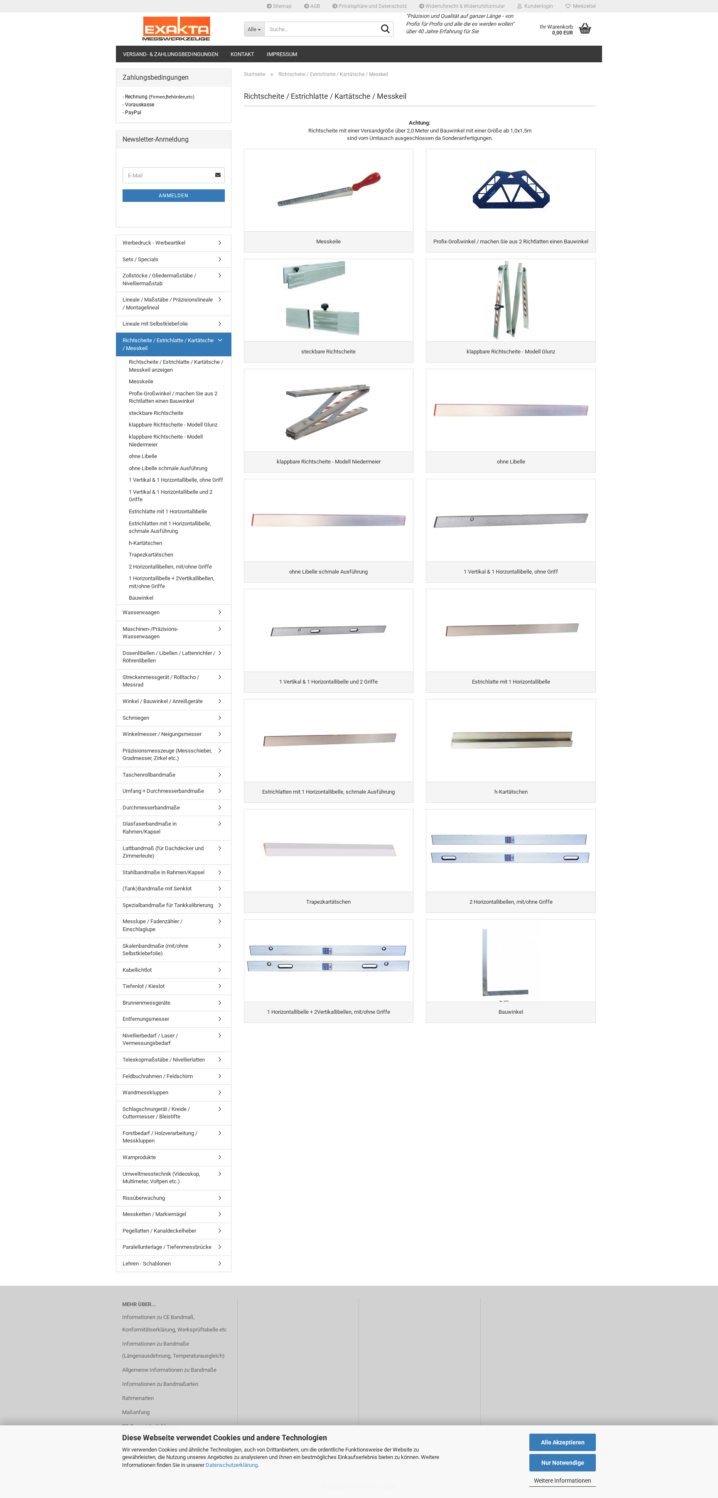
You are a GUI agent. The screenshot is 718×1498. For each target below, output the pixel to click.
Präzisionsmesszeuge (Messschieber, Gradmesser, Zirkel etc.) (167, 755)
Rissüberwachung (144, 1198)
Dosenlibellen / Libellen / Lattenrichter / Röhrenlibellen (169, 657)
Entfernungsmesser (146, 1019)
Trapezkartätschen (151, 555)
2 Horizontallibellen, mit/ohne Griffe (170, 567)
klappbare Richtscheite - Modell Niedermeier (166, 441)
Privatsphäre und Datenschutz (372, 6)
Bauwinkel (141, 598)
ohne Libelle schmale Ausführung (168, 468)
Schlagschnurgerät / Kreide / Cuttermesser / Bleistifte (156, 1113)
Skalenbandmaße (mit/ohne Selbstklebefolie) (155, 950)
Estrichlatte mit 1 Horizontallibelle (168, 511)
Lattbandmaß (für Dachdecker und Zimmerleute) (163, 852)
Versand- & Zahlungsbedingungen (170, 54)
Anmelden (174, 196)
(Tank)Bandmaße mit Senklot (157, 888)
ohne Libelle (143, 456)
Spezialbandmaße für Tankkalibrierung (168, 905)
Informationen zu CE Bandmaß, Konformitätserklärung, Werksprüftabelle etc (174, 1323)
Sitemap (282, 6)
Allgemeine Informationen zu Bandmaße (169, 1370)
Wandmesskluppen (145, 1092)
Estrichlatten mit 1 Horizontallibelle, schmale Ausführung (170, 527)
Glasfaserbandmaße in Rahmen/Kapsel (150, 828)
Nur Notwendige (562, 1462)
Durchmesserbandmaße (151, 807)
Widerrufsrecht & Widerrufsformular (464, 6)
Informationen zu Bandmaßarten (160, 1384)
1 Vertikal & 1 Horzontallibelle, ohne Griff (176, 480)
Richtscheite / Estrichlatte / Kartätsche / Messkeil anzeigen (176, 366)
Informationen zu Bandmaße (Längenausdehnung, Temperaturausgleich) (173, 1350)
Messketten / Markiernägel (154, 1214)
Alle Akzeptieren (563, 1442)
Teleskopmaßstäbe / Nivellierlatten (164, 1060)
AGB (314, 6)
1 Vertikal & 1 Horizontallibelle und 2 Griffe (170, 496)
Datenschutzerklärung (232, 1465)
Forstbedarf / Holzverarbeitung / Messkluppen (160, 1137)
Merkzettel (583, 6)
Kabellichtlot (137, 970)
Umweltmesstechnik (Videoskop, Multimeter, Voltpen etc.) (161, 1178)
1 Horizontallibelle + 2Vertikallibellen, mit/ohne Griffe (171, 582)
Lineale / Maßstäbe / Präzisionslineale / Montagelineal (168, 304)
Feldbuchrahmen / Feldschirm (158, 1076)
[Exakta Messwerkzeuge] (176, 29)
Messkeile (141, 381)
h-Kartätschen (145, 543)
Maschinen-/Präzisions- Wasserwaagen (151, 633)
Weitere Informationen (562, 1480)
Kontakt (242, 54)
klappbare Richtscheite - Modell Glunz (173, 425)
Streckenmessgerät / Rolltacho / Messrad (161, 681)
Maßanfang (136, 1412)
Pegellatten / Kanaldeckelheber (159, 1231)
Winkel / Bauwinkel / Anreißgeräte (163, 701)
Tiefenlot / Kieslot (144, 986)
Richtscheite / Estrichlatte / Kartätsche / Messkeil (168, 344)
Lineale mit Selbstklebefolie (155, 324)
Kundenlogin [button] (537, 6)
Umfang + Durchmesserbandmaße (163, 791)
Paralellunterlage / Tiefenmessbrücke (167, 1247)
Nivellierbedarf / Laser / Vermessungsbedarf (150, 1039)
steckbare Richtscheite (156, 413)
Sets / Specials (140, 259)
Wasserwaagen (141, 612)
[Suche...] (385, 29)
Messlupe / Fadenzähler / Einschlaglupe (152, 925)
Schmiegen (136, 718)
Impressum (282, 54)
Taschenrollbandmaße (149, 775)
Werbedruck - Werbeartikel (154, 243)
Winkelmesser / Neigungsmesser (162, 734)
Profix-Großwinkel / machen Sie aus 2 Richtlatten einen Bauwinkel (173, 397)
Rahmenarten (138, 1398)
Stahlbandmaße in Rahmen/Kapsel (163, 872)
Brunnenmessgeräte (146, 1003)
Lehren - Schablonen (147, 1263)
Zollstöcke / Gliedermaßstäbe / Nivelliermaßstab (159, 279)
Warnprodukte (139, 1157)
